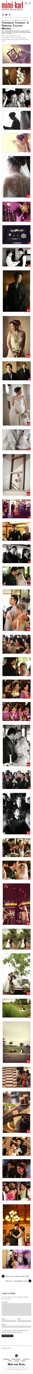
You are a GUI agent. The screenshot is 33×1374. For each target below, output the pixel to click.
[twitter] (6, 14)
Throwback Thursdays (17, 20)
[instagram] (3, 14)
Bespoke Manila (9, 30)
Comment (5, 1302)
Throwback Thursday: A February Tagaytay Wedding (15, 25)
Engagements (16, 1359)
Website (4, 1324)
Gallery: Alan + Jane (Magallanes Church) (17, 1281)
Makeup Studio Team (7, 32)
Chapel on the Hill (24, 30)
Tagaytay (28, 32)
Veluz (3, 33)
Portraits (26, 1359)
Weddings (25, 20)
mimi (3, 30)
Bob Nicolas (17, 30)
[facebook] (9, 14)
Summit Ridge (21, 32)
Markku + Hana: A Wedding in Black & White (16, 1276)
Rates (23, 1361)
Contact (17, 1361)
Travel (10, 1361)
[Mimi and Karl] (12, 10)
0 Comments (9, 33)
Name (4, 1319)
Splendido (15, 32)
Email (19, 1319)
